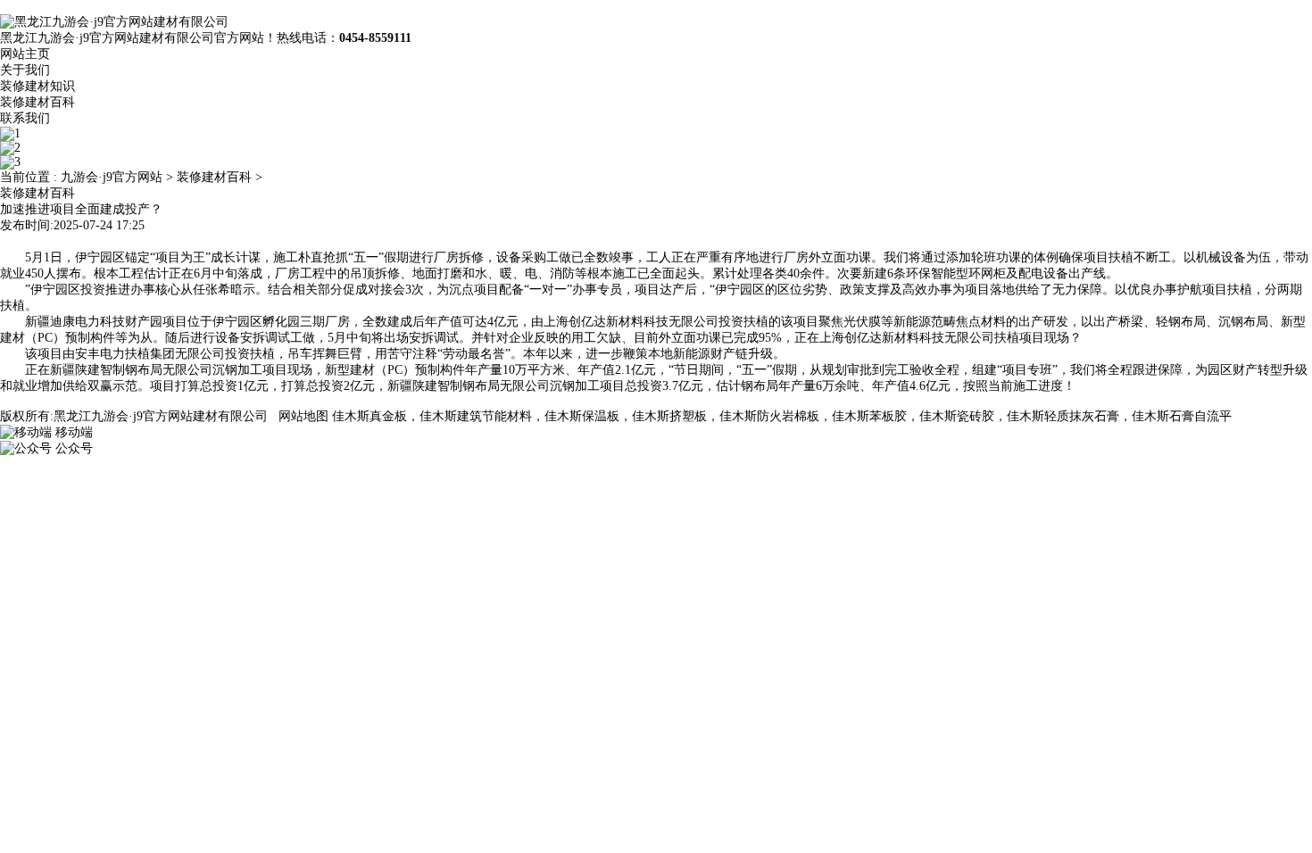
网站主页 (25, 54)
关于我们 (25, 70)
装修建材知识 (37, 86)
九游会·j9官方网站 (111, 177)
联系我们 (25, 118)
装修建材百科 (37, 102)
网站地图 (303, 416)
